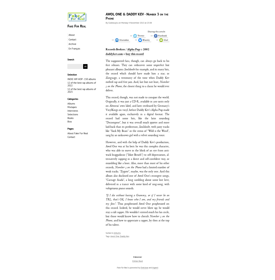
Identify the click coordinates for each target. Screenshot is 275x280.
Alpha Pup (133, 49)
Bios (69, 121)
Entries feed (137, 261)
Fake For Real (76, 26)
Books (70, 118)
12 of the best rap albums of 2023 (81, 90)
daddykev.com (114, 54)
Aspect (155, 267)
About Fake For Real (77, 133)
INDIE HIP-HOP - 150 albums (81, 79)
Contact (71, 136)
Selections (72, 114)
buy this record (135, 54)
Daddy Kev (124, 236)
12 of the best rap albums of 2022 (81, 84)
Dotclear (144, 267)
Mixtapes (72, 107)
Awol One (114, 236)
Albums (117, 233)
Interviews (72, 110)
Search (70, 59)
